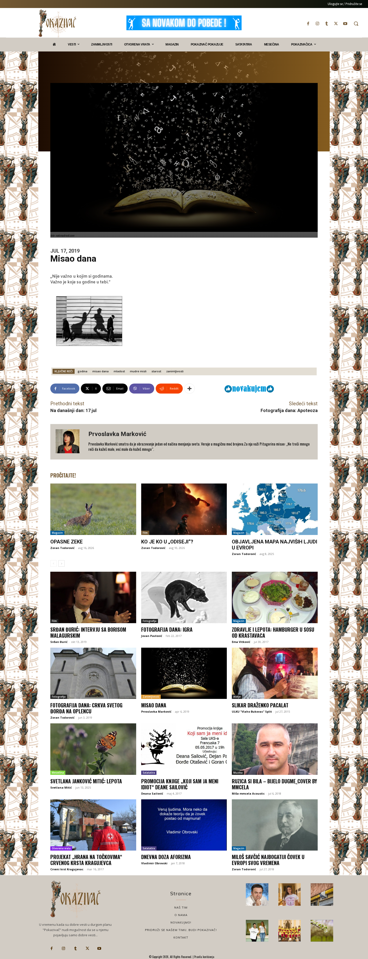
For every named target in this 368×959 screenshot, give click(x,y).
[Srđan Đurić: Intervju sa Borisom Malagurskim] (93, 597)
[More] (189, 389)
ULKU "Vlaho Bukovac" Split (252, 711)
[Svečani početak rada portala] (289, 931)
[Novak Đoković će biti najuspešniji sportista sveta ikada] (257, 894)
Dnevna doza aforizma (166, 857)
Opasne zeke (66, 542)
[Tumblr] (326, 23)
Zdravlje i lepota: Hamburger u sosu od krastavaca (273, 632)
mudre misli (138, 371)
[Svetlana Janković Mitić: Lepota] (93, 749)
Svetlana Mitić (61, 787)
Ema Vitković (241, 642)
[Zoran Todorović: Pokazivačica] (322, 894)
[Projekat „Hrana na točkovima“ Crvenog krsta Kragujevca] (93, 825)
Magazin (57, 532)
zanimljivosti (174, 371)
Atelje (237, 696)
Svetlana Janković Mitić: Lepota (86, 781)
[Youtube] (345, 23)
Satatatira (149, 772)
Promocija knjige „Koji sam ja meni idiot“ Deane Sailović (179, 784)
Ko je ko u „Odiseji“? (167, 542)
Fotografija (149, 621)
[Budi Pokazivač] (257, 931)
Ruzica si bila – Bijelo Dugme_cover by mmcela (274, 784)
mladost (119, 371)
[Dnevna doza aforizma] (184, 825)
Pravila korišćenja (204, 957)
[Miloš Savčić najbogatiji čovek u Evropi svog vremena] (275, 825)
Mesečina (58, 772)
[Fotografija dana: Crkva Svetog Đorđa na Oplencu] (93, 673)
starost (156, 371)
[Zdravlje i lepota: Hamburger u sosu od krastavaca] (275, 597)
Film (145, 532)
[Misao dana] (184, 673)
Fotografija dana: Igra (167, 629)
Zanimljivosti (151, 696)
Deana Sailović (152, 793)
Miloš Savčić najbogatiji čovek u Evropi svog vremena (268, 860)
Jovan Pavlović (151, 636)
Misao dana (153, 705)
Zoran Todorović (62, 548)
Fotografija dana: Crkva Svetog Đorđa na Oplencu (86, 708)
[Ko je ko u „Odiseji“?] (184, 509)
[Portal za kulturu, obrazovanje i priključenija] (57, 23)
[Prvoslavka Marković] (69, 442)
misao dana (100, 371)
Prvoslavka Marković (117, 434)
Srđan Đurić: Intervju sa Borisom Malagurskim (88, 632)
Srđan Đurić (59, 642)
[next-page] (61, 563)
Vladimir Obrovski (154, 863)
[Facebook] (308, 23)
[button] (356, 23)
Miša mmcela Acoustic (248, 793)
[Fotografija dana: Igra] (184, 597)
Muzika (238, 772)
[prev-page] (53, 563)
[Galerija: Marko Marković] (322, 931)
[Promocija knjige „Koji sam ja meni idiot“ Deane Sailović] (184, 749)
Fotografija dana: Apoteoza (289, 410)
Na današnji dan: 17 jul (73, 410)
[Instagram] (317, 23)
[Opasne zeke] (93, 509)
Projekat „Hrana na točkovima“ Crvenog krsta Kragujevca (86, 860)
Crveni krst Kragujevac (66, 869)
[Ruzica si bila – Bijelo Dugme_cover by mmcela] (275, 749)
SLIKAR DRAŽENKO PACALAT (260, 705)
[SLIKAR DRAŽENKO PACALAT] (275, 673)
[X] (336, 23)
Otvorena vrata (61, 848)
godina (82, 371)
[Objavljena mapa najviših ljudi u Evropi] (275, 509)
